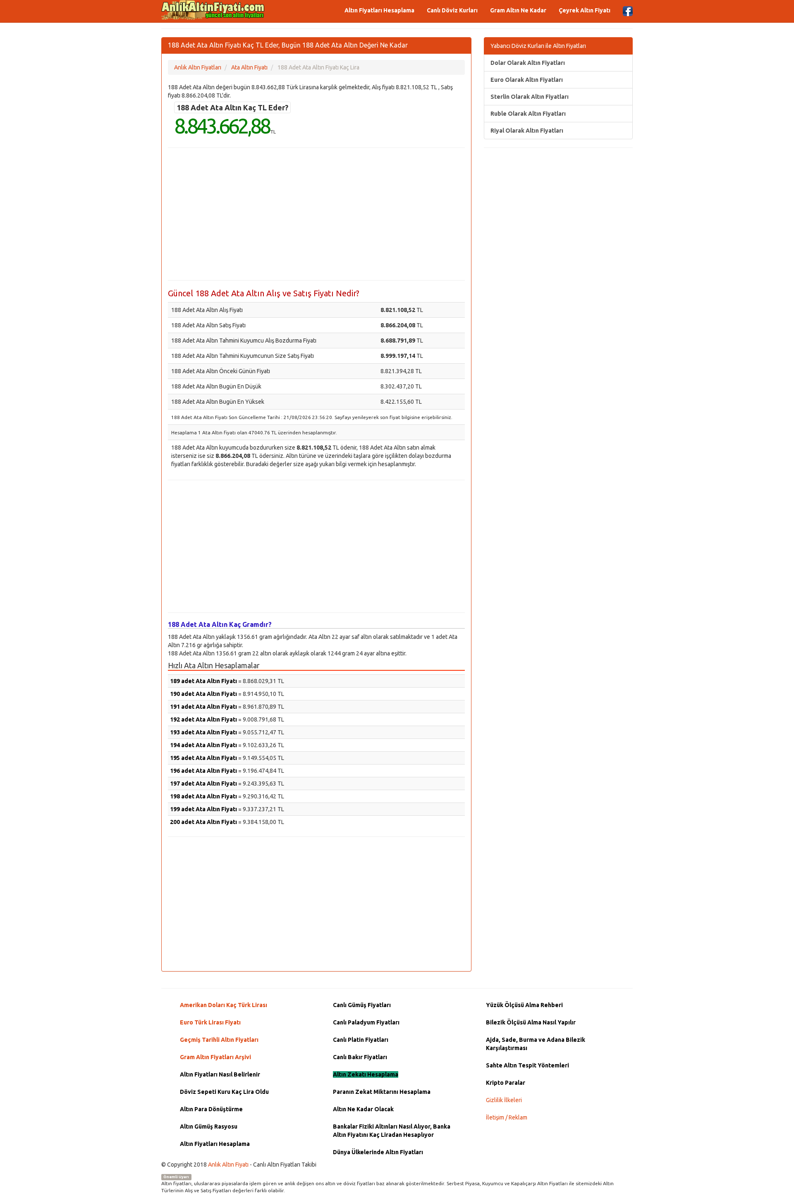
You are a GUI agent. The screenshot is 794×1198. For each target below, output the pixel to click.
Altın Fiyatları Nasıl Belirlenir (220, 1074)
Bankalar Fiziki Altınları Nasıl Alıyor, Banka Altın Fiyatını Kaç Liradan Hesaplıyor (391, 1130)
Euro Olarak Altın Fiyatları (526, 79)
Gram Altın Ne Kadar (518, 10)
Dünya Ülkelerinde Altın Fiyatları (378, 1152)
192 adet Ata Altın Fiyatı (203, 719)
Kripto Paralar (505, 1082)
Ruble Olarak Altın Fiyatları (528, 113)
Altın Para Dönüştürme (211, 1109)
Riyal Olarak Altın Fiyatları (526, 130)
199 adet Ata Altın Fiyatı (203, 809)
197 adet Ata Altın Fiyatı (203, 783)
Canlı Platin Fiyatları (360, 1039)
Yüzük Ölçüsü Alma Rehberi (524, 1005)
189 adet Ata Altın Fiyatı (203, 681)
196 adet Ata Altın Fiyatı (203, 770)
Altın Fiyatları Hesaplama (379, 10)
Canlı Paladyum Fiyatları (366, 1022)
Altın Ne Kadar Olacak (363, 1109)
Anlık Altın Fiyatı (228, 1164)
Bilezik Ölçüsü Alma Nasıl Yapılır (531, 1022)
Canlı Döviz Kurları (452, 10)
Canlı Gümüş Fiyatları (362, 1005)
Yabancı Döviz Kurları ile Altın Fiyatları (538, 46)
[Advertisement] (316, 214)
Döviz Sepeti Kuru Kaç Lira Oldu (224, 1091)
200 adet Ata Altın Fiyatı (203, 822)
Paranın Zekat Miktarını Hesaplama (381, 1091)
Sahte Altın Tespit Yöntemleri (527, 1065)
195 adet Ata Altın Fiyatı (203, 758)
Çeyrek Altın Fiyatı (584, 10)
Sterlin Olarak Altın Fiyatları (529, 96)
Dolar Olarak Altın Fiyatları (527, 63)
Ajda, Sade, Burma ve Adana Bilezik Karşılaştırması (535, 1043)
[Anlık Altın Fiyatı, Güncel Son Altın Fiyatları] (213, 10)
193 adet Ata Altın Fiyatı (203, 732)
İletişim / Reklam (506, 1117)
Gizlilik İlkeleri (504, 1100)
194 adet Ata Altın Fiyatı (203, 745)
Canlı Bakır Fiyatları (360, 1057)
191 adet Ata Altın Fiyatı (203, 706)
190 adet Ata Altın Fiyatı (203, 694)
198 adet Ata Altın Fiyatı (203, 796)
